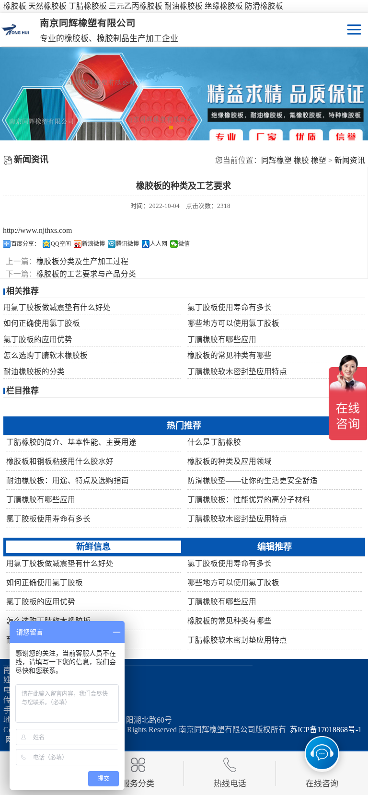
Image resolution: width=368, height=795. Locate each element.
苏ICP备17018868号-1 (324, 730)
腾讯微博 (127, 244)
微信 (184, 244)
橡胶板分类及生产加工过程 (82, 261)
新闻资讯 (349, 160)
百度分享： (25, 244)
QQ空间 (61, 244)
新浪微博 (93, 244)
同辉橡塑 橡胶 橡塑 (293, 160)
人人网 (158, 244)
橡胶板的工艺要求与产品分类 (86, 274)
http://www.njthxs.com (37, 230)
